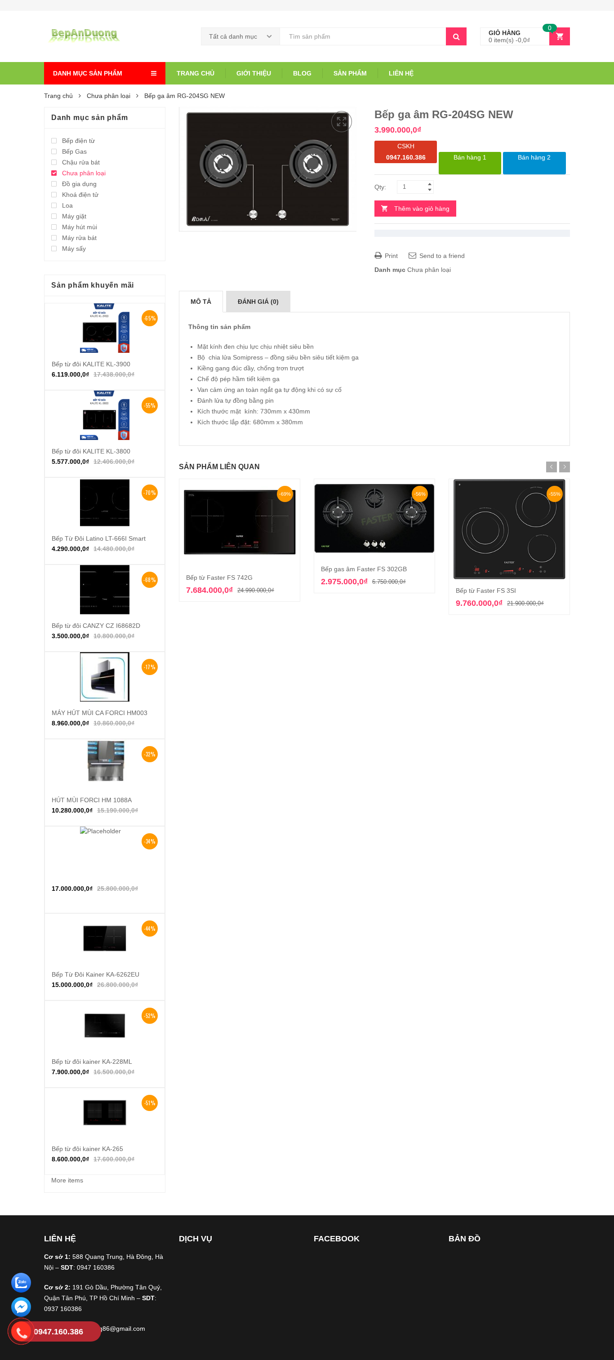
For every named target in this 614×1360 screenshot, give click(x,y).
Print (390, 255)
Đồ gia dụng (79, 183)
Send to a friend (441, 255)
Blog (302, 73)
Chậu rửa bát (81, 162)
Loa (67, 205)
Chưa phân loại (108, 95)
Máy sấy (74, 248)
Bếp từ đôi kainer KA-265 (87, 1148)
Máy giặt (74, 216)
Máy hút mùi (79, 227)
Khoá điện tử (80, 194)
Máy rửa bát (79, 237)
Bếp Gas (74, 151)
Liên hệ (401, 73)
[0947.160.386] (21, 1332)
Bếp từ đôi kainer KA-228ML (92, 1061)
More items (67, 1180)
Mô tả (201, 301)
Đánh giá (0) (258, 301)
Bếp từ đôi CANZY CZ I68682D (96, 625)
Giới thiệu (253, 73)
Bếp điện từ (78, 140)
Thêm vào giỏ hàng (421, 208)
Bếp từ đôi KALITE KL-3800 (91, 451)
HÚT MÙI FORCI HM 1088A (92, 800)
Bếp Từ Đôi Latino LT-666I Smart (99, 538)
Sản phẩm (350, 73)
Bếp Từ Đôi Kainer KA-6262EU (95, 974)
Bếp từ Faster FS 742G (219, 577)
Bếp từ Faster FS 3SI (486, 590)
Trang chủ (195, 73)
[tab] (201, 301)
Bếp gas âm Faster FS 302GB (364, 569)
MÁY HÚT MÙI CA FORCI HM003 (99, 712)
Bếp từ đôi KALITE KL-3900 (91, 364)
